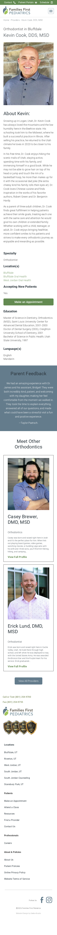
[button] (51, 11)
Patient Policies (12, 866)
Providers (15, 20)
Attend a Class (11, 807)
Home (6, 20)
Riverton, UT (10, 758)
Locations (9, 744)
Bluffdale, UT (10, 752)
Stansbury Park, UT (14, 784)
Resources (9, 813)
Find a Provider (12, 820)
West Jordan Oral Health (17, 280)
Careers (8, 843)
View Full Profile (17, 557)
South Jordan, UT (13, 771)
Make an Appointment (15, 801)
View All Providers (28, 681)
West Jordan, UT (12, 765)
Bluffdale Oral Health (15, 276)
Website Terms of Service (17, 879)
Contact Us (9, 826)
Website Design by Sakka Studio (28, 913)
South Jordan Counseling (17, 778)
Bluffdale (8, 272)
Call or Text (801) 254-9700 (17, 697)
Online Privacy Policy (14, 872)
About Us (8, 859)
